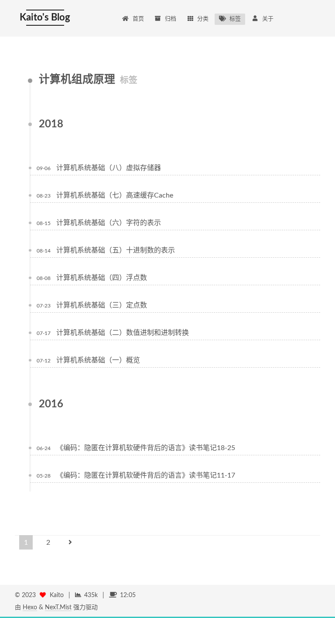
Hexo (30, 607)
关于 (267, 19)
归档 (170, 19)
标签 (235, 19)
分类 (203, 19)
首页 (138, 19)
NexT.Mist (58, 607)
